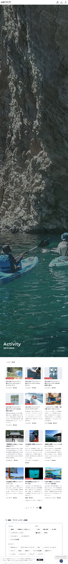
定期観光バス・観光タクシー (24, 529)
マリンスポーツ (14, 536)
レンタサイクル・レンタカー (17, 532)
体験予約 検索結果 (61, 350)
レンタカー (13, 554)
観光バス (27, 550)
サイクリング (23, 554)
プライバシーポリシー (19, 560)
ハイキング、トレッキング (50, 547)
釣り (39, 547)
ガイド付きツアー (26, 536)
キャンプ (13, 550)
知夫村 (45, 532)
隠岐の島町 (45, 529)
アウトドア (31, 554)
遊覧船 (12, 529)
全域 (38, 529)
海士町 (38, 532)
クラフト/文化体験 (15, 539)
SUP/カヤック (14, 547)
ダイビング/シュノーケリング (27, 547)
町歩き (20, 550)
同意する (40, 559)
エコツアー (40, 554)
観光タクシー (48, 550)
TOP (54, 350)
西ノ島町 (54, 529)
